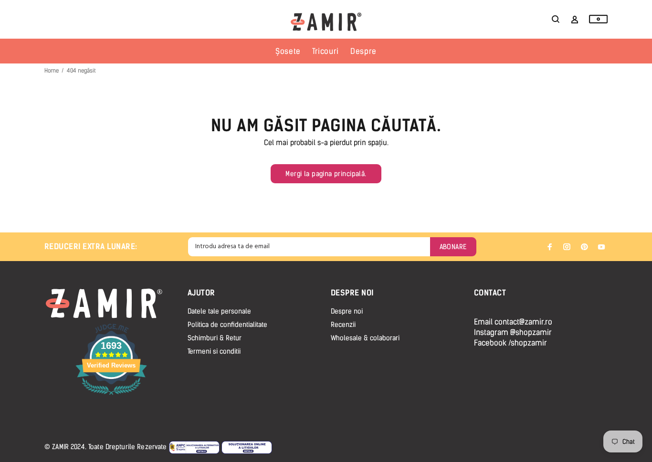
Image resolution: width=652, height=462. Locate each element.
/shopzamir (527, 342)
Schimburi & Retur (215, 338)
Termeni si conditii (214, 351)
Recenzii (343, 325)
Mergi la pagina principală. (325, 174)
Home (51, 70)
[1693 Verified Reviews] (111, 396)
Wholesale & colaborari (365, 338)
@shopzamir (531, 332)
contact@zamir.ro (523, 321)
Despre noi (347, 311)
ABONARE (453, 247)
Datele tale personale (219, 311)
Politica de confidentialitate (227, 325)
